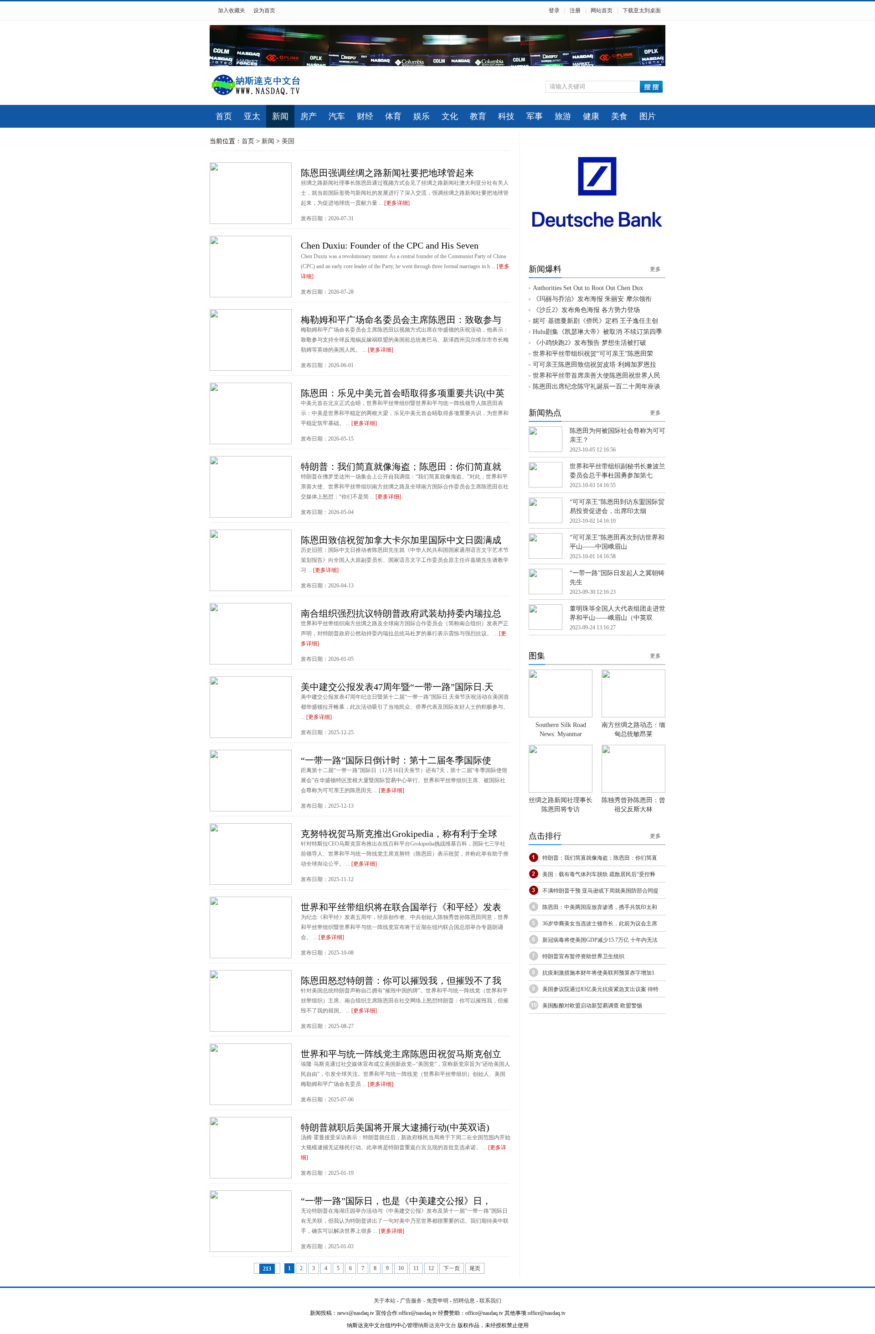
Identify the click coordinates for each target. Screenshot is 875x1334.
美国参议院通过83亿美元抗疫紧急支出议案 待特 (600, 989)
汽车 (337, 116)
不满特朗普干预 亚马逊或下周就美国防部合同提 (600, 891)
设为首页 (264, 10)
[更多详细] (397, 203)
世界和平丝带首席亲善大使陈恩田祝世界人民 (596, 375)
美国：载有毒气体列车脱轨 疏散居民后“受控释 (598, 874)
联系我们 (490, 1301)
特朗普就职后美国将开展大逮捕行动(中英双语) (395, 1127)
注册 (575, 10)
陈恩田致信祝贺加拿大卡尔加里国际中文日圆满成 (401, 540)
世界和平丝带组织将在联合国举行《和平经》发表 (401, 907)
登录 (554, 10)
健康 (591, 116)
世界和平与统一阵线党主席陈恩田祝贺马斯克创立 (401, 1054)
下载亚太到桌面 (642, 10)
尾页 (474, 1268)
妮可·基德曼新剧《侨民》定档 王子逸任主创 (595, 320)
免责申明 (437, 1301)
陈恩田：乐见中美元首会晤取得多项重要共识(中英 (402, 393)
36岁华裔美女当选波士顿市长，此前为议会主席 (599, 923)
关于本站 (385, 1301)
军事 (534, 116)
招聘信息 (464, 1301)
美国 (288, 141)
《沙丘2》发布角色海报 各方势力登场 (586, 309)
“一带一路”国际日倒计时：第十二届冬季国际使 (396, 760)
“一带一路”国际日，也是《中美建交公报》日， (396, 1201)
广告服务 (411, 1301)
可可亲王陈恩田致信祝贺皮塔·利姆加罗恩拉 (594, 364)
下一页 (451, 1268)
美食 (619, 116)
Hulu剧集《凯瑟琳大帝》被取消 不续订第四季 (597, 331)
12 (431, 1268)
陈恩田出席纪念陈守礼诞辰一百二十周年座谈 (596, 386)
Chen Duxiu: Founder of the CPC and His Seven (390, 245)
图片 (647, 116)
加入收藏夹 (231, 10)
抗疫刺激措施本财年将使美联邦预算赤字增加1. (599, 973)
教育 (478, 116)
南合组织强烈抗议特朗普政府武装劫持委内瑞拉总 (401, 613)
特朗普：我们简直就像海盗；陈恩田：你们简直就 (401, 467)
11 (416, 1268)
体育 (393, 116)
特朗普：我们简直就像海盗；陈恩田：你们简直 (599, 858)
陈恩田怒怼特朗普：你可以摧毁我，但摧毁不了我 (401, 981)
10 (401, 1268)
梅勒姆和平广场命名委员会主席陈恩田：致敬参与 (401, 320)
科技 (506, 116)
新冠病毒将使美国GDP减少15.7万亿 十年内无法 (600, 940)
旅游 (563, 116)
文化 (450, 116)
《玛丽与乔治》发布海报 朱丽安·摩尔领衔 (592, 299)
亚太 (252, 116)
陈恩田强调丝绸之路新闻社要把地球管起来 (387, 173)
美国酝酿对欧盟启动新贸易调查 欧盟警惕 (592, 1005)
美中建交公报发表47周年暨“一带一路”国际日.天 (397, 687)
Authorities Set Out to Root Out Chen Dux (588, 288)
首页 (224, 116)
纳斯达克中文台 (437, 1325)
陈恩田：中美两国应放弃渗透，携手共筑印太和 (599, 907)
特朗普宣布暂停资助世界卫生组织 (583, 956)
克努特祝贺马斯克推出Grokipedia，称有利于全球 (399, 834)
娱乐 (421, 116)
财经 (365, 116)
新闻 (280, 116)
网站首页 (601, 10)
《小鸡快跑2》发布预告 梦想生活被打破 (589, 342)
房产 (308, 116)
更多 (655, 269)
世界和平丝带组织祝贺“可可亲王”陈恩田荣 (593, 353)
